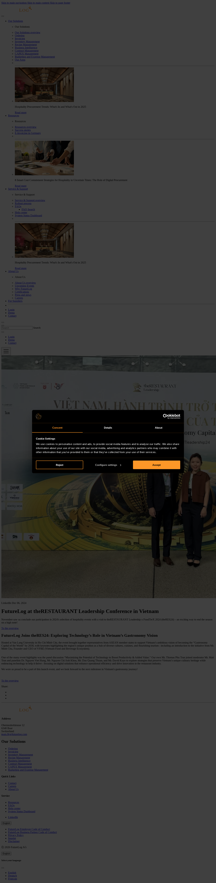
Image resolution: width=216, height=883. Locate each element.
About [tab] (158, 427)
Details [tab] (108, 427)
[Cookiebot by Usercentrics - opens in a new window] (165, 416)
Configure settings (106, 464)
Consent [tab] (57, 427)
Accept (156, 464)
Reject (59, 464)
